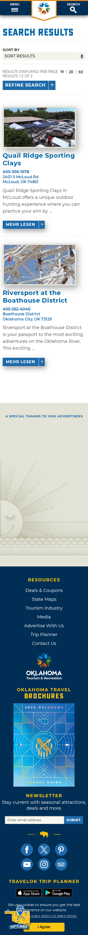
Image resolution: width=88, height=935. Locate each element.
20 (71, 71)
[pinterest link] (61, 850)
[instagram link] (44, 864)
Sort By (11, 50)
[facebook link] (27, 850)
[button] (14, 8)
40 (80, 71)
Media (44, 617)
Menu (14, 4)
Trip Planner (44, 634)
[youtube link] (27, 864)
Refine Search (25, 85)
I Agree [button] (44, 927)
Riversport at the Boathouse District (35, 296)
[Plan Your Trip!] (18, 917)
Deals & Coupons (44, 590)
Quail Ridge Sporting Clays (39, 159)
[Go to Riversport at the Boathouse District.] (39, 264)
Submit (73, 820)
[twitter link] (44, 850)
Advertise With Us (44, 625)
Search (73, 4)
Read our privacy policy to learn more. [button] (44, 916)
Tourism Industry (44, 608)
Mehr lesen (20, 224)
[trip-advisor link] (61, 864)
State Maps (44, 599)
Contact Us (44, 643)
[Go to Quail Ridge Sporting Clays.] (39, 127)
